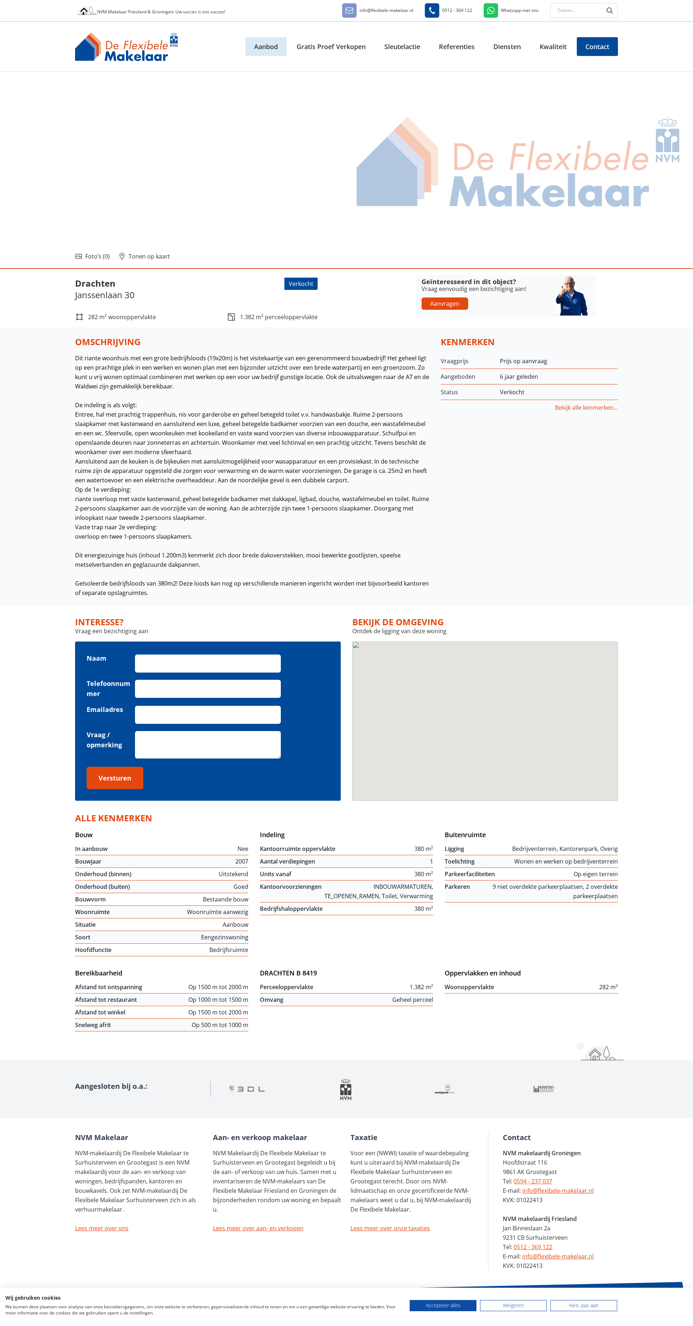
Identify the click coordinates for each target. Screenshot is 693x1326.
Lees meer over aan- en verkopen (258, 1228)
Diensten (507, 46)
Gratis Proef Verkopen (331, 46)
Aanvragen (444, 304)
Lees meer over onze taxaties (390, 1228)
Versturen (115, 778)
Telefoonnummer (108, 688)
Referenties (457, 46)
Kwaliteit (553, 46)
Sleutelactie (402, 46)
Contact (597, 46)
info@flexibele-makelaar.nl (558, 1191)
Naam (96, 658)
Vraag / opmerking (104, 739)
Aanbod (266, 46)
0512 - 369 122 (533, 1247)
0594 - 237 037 (533, 1181)
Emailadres (105, 709)
